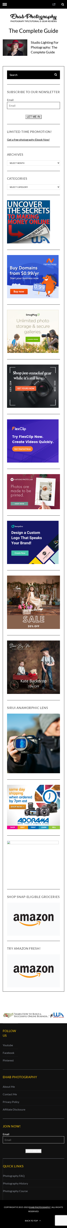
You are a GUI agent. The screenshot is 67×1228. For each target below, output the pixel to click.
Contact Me (10, 1094)
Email (10, 99)
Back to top (31, 1220)
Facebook (8, 1052)
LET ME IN (33, 116)
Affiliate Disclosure (14, 1109)
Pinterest (8, 1060)
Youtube (8, 1045)
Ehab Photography (39, 1207)
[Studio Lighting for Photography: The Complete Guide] (15, 47)
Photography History (15, 1183)
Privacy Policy (11, 1101)
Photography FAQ (14, 1175)
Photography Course (15, 1191)
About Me (9, 1086)
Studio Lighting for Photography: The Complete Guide (45, 47)
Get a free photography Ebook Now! (28, 139)
